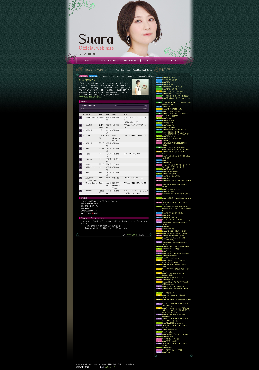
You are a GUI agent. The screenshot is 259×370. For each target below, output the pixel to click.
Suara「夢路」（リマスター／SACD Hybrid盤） (172, 181)
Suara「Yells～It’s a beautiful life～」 (170, 286)
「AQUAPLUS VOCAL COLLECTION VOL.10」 (170, 186)
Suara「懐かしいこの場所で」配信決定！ (171, 96)
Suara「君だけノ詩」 (165, 78)
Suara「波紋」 (163, 107)
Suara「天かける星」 (165, 169)
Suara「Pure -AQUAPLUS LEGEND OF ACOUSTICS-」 (171, 305)
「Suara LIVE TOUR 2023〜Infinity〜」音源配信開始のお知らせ (172, 103)
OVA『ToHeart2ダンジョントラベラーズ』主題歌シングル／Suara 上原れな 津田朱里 (172, 208)
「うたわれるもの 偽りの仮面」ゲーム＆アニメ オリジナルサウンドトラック (172, 166)
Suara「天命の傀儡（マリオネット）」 (171, 130)
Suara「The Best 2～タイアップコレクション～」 (172, 99)
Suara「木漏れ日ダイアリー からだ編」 (171, 334)
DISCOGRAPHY (129, 60)
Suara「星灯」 (163, 141)
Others (149, 70)
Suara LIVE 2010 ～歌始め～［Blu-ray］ (171, 234)
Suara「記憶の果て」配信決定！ (168, 87)
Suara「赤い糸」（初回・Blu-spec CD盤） (172, 247)
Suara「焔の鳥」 (163, 163)
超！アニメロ (94, 213)
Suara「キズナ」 (163, 251)
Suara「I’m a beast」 (165, 192)
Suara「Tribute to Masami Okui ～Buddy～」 (171, 289)
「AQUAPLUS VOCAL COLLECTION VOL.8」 (170, 203)
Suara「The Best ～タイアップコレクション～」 (172, 195)
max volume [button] (146, 106)
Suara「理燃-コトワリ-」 (166, 136)
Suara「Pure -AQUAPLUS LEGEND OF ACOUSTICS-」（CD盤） (171, 320)
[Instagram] (84, 55)
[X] (80, 55)
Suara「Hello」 (163, 352)
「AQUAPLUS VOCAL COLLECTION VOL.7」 (170, 223)
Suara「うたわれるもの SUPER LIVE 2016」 (170, 152)
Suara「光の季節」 (164, 337)
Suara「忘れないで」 (165, 293)
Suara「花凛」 (163, 215)
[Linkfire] (94, 55)
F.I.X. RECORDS (102, 367)
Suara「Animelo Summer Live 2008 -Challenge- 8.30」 (170, 274)
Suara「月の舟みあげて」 (166, 80)
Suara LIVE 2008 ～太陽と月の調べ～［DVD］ (170, 265)
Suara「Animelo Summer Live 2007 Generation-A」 (169, 315)
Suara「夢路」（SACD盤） (167, 339)
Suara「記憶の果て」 (165, 85)
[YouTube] (89, 55)
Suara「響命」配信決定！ (166, 89)
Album (129, 70)
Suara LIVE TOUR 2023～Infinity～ (169, 109)
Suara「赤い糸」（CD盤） (167, 249)
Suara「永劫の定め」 (165, 125)
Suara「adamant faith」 (165, 256)
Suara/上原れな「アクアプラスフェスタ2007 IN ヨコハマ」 (171, 283)
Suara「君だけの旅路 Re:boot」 (168, 139)
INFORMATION (108, 60)
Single (123, 70)
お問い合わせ (110, 367)
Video (135, 70)
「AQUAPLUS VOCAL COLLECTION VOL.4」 (170, 344)
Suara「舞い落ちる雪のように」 (168, 278)
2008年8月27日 (132, 235)
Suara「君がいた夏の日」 (166, 218)
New (118, 70)
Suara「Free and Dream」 (166, 258)
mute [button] (116, 106)
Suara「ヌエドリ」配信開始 (167, 176)
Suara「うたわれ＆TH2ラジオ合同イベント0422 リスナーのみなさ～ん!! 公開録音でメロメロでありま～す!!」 (172, 310)
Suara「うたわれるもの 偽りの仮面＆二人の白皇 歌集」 (172, 157)
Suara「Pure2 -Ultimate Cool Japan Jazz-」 (172, 220)
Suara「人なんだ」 (164, 118)
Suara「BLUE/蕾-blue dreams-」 (168, 323)
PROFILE (151, 60)
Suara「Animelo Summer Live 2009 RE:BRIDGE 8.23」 (169, 239)
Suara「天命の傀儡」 (165, 128)
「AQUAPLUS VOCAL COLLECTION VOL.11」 (170, 144)
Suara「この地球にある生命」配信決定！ (171, 114)
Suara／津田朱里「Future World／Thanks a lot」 (172, 199)
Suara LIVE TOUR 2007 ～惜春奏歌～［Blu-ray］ (172, 300)
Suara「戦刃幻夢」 (164, 123)
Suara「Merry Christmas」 (167, 172)
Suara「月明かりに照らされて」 (168, 213)
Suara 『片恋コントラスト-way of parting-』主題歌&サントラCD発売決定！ (171, 133)
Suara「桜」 (162, 227)
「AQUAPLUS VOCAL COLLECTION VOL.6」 (170, 243)
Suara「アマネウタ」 (165, 229)
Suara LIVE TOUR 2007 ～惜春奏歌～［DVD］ (170, 296)
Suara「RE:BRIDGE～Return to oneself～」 (172, 254)
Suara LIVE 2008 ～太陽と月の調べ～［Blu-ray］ (172, 270)
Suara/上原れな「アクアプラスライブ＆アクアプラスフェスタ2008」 (172, 261)
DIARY (172, 60)
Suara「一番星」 (163, 332)
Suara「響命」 (163, 82)
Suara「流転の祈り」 (165, 121)
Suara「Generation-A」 (165, 330)
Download (142, 70)
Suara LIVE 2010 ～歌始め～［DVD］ (170, 231)
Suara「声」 (162, 178)
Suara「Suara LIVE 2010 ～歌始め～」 (171, 236)
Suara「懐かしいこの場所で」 (168, 94)
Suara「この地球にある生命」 (168, 111)
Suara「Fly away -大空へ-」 (167, 189)
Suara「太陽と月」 (164, 280)
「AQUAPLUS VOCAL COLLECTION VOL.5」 (170, 326)
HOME (87, 60)
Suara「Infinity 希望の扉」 (166, 116)
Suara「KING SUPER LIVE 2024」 (169, 91)
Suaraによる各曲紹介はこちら (90, 97)
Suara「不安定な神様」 (166, 174)
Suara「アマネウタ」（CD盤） (168, 350)
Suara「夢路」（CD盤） (166, 341)
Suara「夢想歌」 (163, 348)
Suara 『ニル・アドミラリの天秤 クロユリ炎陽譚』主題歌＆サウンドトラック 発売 (172, 148)
